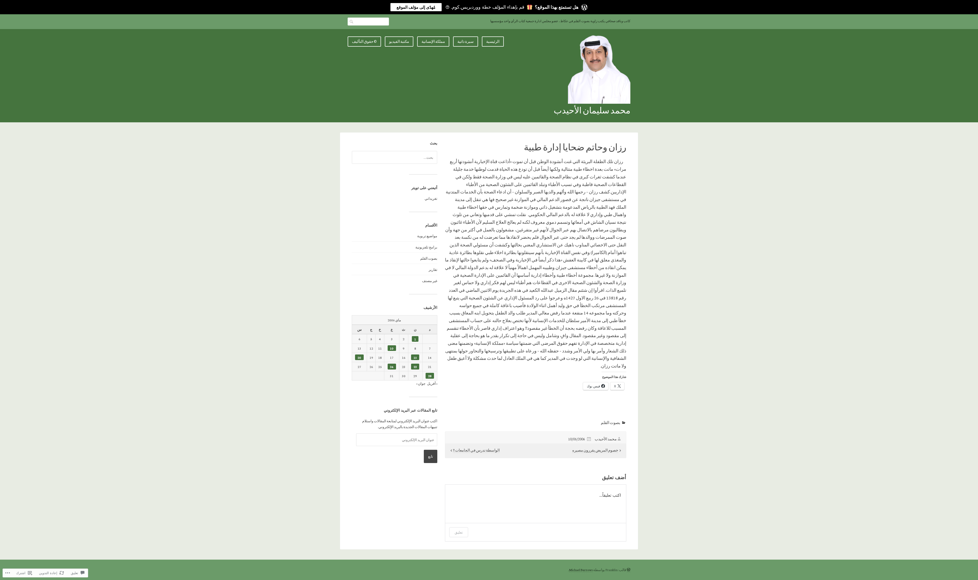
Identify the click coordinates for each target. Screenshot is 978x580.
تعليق (459, 532)
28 (429, 376)
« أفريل (432, 383)
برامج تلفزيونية (426, 247)
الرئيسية (492, 41)
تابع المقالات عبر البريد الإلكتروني (410, 410)
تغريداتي (431, 198)
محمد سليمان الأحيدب (592, 109)
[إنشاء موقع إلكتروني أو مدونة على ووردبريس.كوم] (628, 570)
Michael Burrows (581, 570)
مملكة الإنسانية (433, 41)
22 (415, 366)
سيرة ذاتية (465, 41)
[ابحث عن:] (394, 157)
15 (415, 357)
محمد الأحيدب (606, 439)
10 (391, 348)
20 (359, 357)
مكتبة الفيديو (399, 41)
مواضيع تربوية (427, 236)
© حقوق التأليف (364, 41)
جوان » (421, 383)
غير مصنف (429, 281)
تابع (430, 456)
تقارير (433, 269)
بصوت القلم (610, 422)
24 (391, 366)
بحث (352, 21)
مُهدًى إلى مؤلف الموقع (416, 7)
